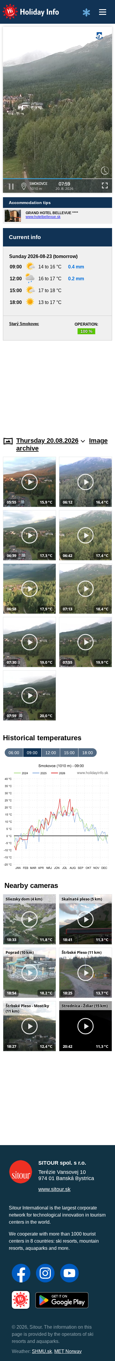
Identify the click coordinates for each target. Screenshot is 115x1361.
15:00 (69, 752)
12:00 (50, 752)
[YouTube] (69, 1274)
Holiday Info (25, 7)
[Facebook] (21, 1274)
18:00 (87, 752)
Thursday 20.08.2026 (47, 440)
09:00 (32, 752)
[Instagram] (45, 1274)
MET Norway (68, 1351)
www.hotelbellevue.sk (43, 217)
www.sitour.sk (54, 1189)
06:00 (14, 752)
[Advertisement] (57, 384)
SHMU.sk (42, 1351)
